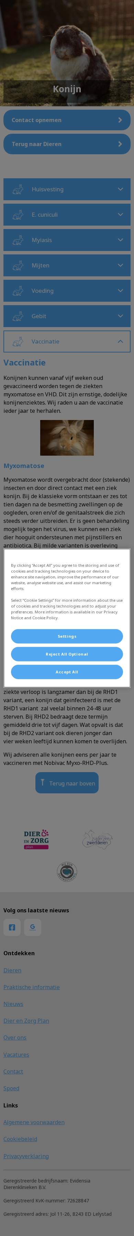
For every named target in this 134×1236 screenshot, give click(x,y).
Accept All (67, 671)
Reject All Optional (67, 654)
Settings (67, 636)
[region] (67, 617)
